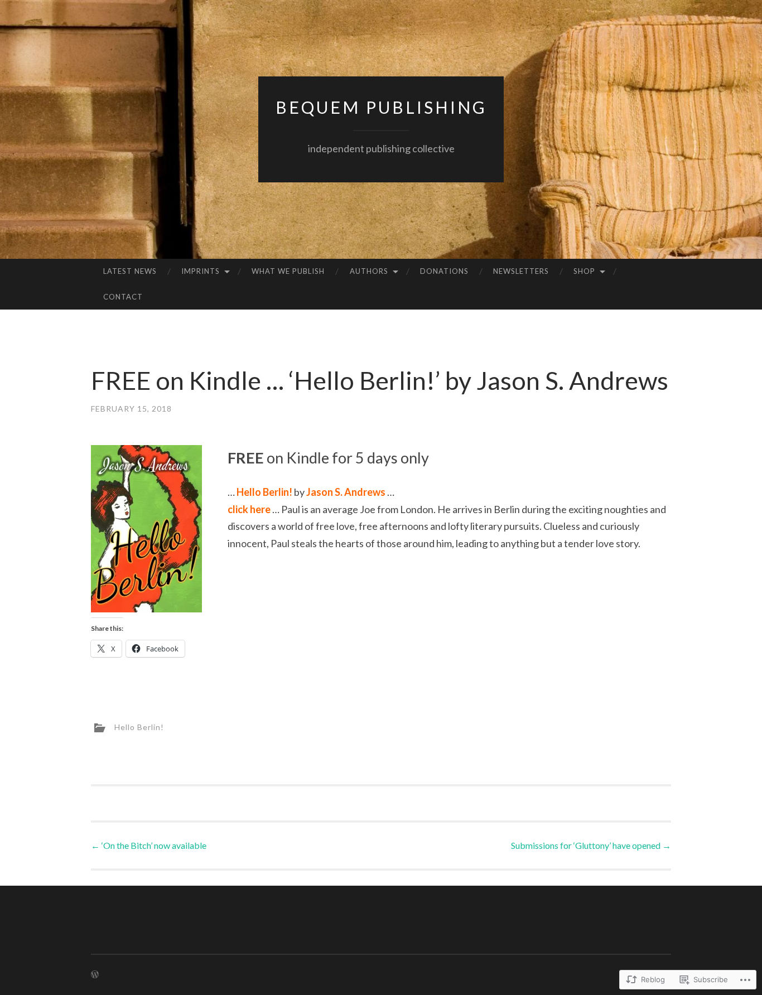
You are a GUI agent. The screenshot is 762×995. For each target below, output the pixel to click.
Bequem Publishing (381, 107)
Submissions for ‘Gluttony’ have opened (591, 845)
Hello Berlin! (139, 727)
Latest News (130, 271)
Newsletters (521, 271)
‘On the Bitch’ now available (148, 845)
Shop (584, 271)
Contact (123, 296)
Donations (444, 271)
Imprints (200, 271)
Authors (369, 271)
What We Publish (288, 271)
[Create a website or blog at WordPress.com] (95, 974)
